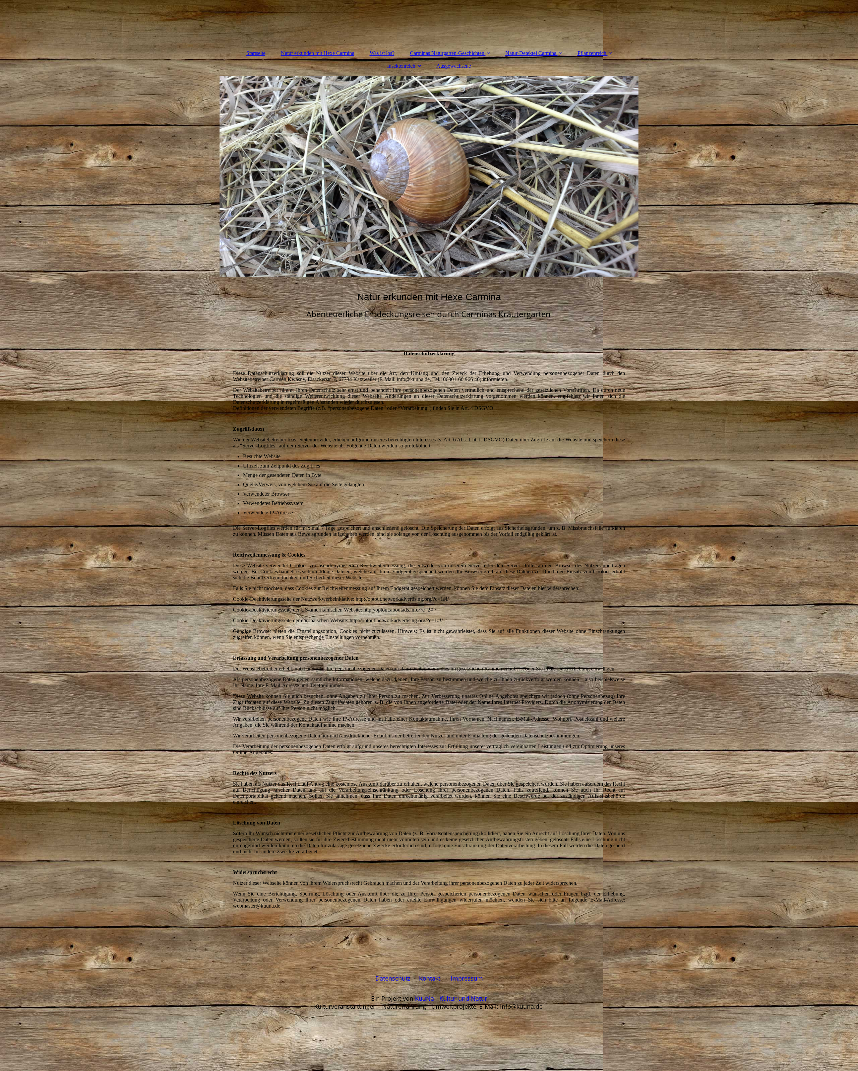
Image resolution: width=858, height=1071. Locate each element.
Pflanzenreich (591, 53)
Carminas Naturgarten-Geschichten (447, 53)
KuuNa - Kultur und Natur (451, 998)
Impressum (467, 978)
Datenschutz (392, 978)
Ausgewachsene (453, 66)
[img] (429, 176)
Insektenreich (401, 66)
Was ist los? (382, 53)
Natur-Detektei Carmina (530, 53)
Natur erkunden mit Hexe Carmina (317, 53)
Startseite (255, 53)
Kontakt (429, 978)
